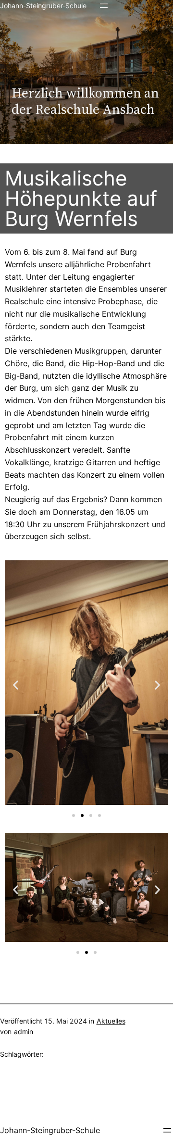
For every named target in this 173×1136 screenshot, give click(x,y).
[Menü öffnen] (104, 6)
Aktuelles (111, 1021)
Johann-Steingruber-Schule (43, 5)
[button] (16, 685)
